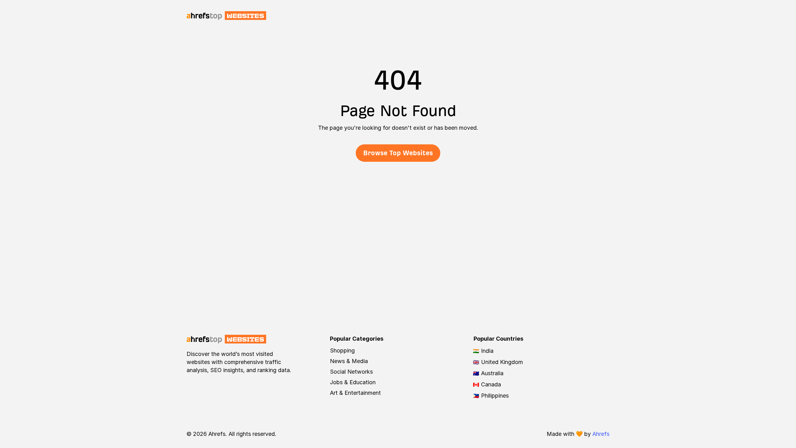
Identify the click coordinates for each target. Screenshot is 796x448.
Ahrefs (600, 434)
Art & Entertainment (355, 393)
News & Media (349, 361)
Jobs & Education (353, 382)
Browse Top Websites (398, 152)
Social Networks (351, 371)
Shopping (342, 350)
